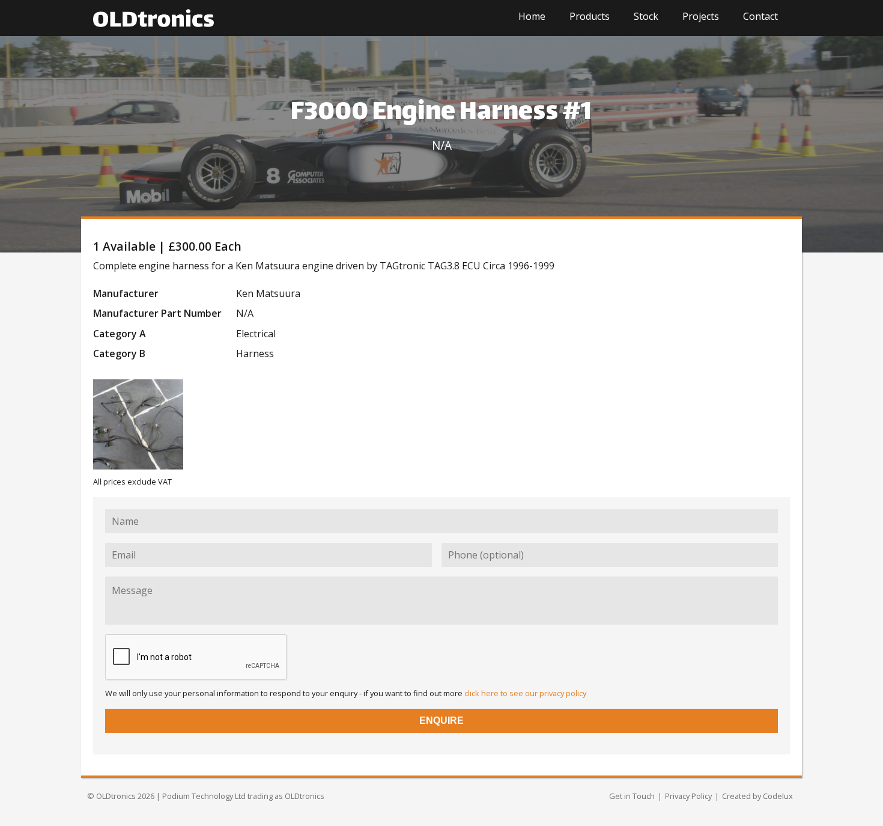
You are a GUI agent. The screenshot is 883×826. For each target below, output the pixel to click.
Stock (646, 16)
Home (531, 16)
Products (589, 16)
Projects (700, 16)
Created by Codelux (757, 796)
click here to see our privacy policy (525, 693)
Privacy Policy (688, 796)
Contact (760, 16)
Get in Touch (632, 796)
